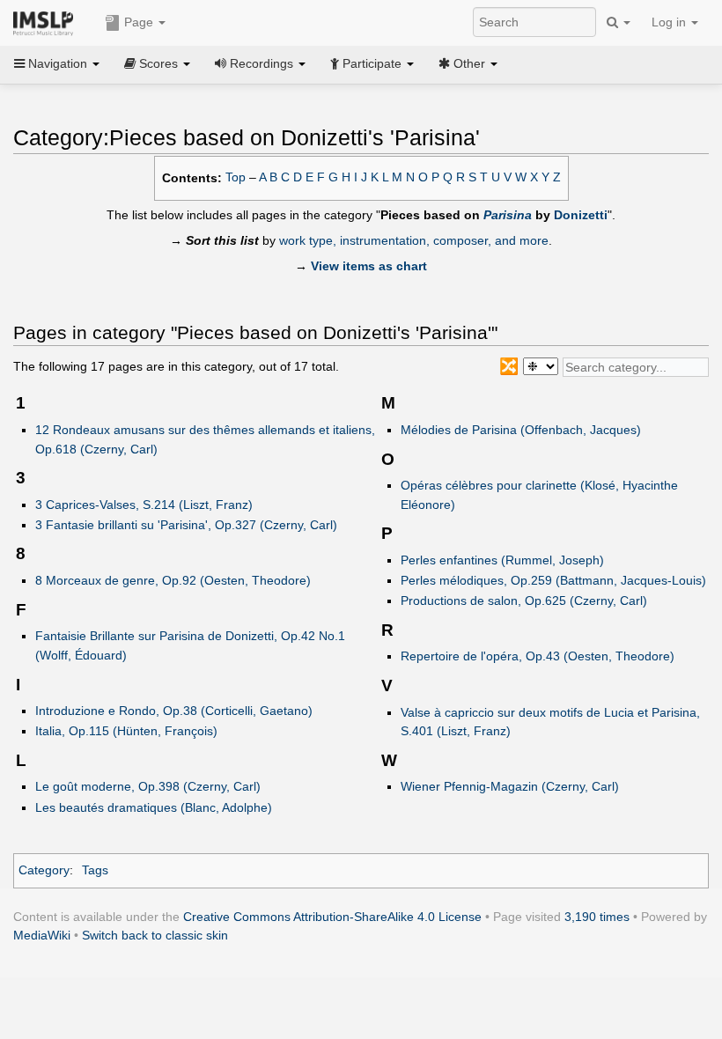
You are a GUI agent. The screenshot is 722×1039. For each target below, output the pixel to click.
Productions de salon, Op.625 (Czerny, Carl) (524, 600)
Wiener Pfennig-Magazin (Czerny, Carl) (510, 786)
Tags (95, 870)
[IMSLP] (47, 22)
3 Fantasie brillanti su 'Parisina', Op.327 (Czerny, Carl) (186, 525)
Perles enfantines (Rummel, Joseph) (502, 560)
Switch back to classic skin (155, 935)
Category (44, 870)
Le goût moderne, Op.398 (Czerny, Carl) (148, 786)
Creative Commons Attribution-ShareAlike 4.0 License (332, 917)
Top (235, 177)
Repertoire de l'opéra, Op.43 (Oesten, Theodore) (537, 656)
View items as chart (369, 266)
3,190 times (597, 917)
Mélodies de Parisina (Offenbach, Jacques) (521, 430)
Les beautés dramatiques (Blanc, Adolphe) (153, 807)
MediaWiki (41, 935)
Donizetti (581, 215)
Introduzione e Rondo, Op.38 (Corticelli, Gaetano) (174, 711)
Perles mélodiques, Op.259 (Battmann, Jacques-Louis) (553, 580)
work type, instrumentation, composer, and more (414, 240)
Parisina (507, 215)
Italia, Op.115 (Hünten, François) (126, 731)
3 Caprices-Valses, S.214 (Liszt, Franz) (144, 504)
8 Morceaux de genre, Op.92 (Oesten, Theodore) (173, 580)
